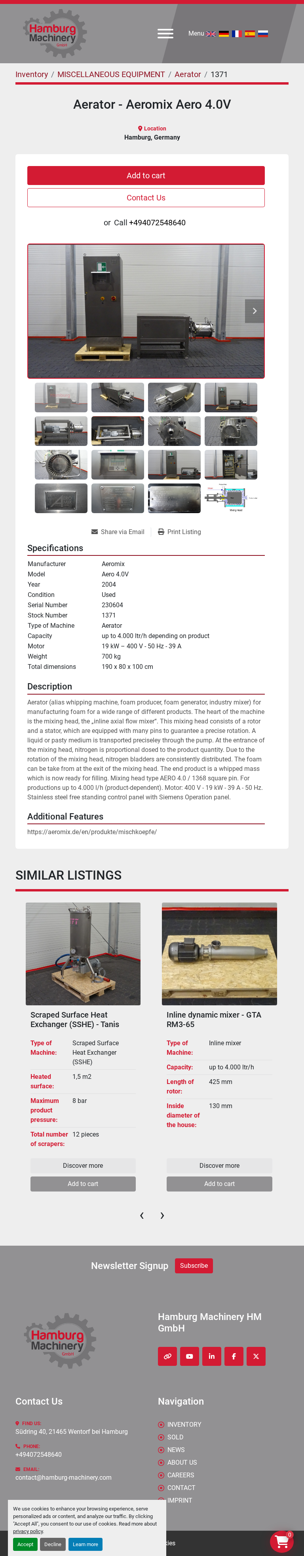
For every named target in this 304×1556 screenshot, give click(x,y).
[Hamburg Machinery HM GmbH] (60, 1341)
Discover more (83, 1165)
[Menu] (165, 33)
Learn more (85, 1544)
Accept (25, 1544)
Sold (175, 1437)
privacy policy (28, 1531)
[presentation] (141, 1215)
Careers (180, 1475)
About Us (182, 1462)
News (176, 1450)
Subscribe (194, 1265)
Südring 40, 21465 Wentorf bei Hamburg (71, 1431)
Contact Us (146, 197)
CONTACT (181, 1488)
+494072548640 (157, 222)
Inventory (184, 1424)
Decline (52, 1544)
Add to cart (146, 175)
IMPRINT (179, 1500)
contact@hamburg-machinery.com (63, 1477)
